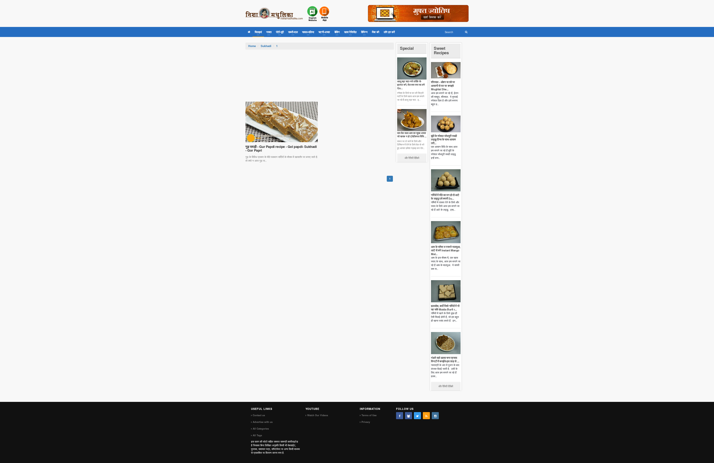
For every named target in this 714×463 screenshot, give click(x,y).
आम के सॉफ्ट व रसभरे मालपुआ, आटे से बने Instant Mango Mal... (445, 250)
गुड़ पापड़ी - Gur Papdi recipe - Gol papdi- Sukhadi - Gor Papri (281, 148)
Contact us (259, 415)
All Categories (261, 428)
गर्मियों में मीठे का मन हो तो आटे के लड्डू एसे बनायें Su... (445, 197)
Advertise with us (263, 422)
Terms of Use (369, 415)
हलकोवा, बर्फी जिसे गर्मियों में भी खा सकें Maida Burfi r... (445, 308)
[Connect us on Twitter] (417, 415)
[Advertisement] (320, 77)
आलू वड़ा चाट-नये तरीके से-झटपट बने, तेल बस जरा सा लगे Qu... (410, 84)
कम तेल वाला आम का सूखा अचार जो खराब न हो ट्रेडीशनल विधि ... (412, 134)
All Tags (257, 435)
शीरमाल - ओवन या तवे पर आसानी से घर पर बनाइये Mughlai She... (443, 85)
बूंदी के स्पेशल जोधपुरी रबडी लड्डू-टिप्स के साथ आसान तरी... (444, 139)
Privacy (365, 422)
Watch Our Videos (317, 415)
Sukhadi (266, 46)
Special (407, 48)
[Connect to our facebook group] (408, 415)
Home (252, 46)
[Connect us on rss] (426, 415)
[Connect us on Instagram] (435, 415)
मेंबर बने (375, 32)
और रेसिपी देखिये (412, 158)
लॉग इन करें (389, 32)
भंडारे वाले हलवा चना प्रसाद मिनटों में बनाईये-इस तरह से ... (445, 359)
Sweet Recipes (441, 50)
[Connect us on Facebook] (399, 415)
